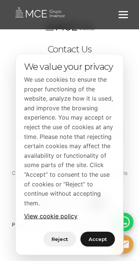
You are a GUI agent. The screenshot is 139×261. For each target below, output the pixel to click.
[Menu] (123, 15)
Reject (60, 239)
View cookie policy (50, 216)
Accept (98, 239)
